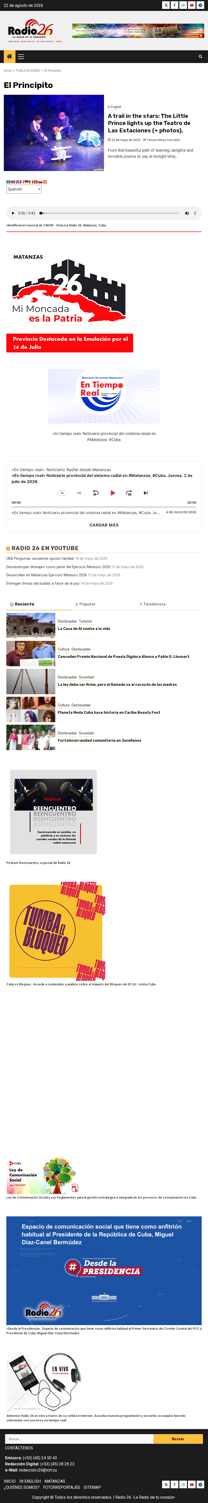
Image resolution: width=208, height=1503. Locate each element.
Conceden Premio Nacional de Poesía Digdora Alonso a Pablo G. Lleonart (124, 657)
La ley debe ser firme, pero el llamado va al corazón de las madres (117, 685)
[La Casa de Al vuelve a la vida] (30, 625)
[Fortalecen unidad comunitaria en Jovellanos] (30, 737)
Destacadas (67, 621)
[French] (22, 181)
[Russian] (40, 181)
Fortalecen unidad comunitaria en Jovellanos (99, 740)
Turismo (85, 621)
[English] (17, 181)
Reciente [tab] (24, 604)
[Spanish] (45, 181)
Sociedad (86, 677)
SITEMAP (92, 1487)
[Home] (9, 56)
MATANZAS (54, 1481)
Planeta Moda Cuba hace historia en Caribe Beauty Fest (109, 712)
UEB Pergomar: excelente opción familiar (40, 558)
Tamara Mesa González (163, 140)
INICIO (10, 1481)
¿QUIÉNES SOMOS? (22, 1487)
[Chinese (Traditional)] (13, 181)
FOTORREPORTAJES (61, 1487)
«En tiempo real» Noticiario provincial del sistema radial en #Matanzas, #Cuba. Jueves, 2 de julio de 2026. (106, 512)
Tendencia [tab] (154, 604)
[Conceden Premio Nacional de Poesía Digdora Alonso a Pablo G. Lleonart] (30, 653)
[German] (27, 181)
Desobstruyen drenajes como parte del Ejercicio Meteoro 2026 (58, 567)
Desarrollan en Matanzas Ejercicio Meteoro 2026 (46, 575)
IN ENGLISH (30, 1481)
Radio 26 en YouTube (45, 548)
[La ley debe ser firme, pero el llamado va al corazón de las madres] (30, 681)
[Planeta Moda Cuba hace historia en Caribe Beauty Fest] (30, 709)
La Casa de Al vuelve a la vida (84, 629)
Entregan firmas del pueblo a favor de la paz (43, 583)
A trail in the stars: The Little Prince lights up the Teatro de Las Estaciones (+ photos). (149, 123)
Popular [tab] (87, 604)
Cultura (64, 649)
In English (115, 107)
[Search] (200, 56)
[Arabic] (8, 181)
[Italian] (31, 181)
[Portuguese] (36, 181)
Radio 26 (123, 1497)
